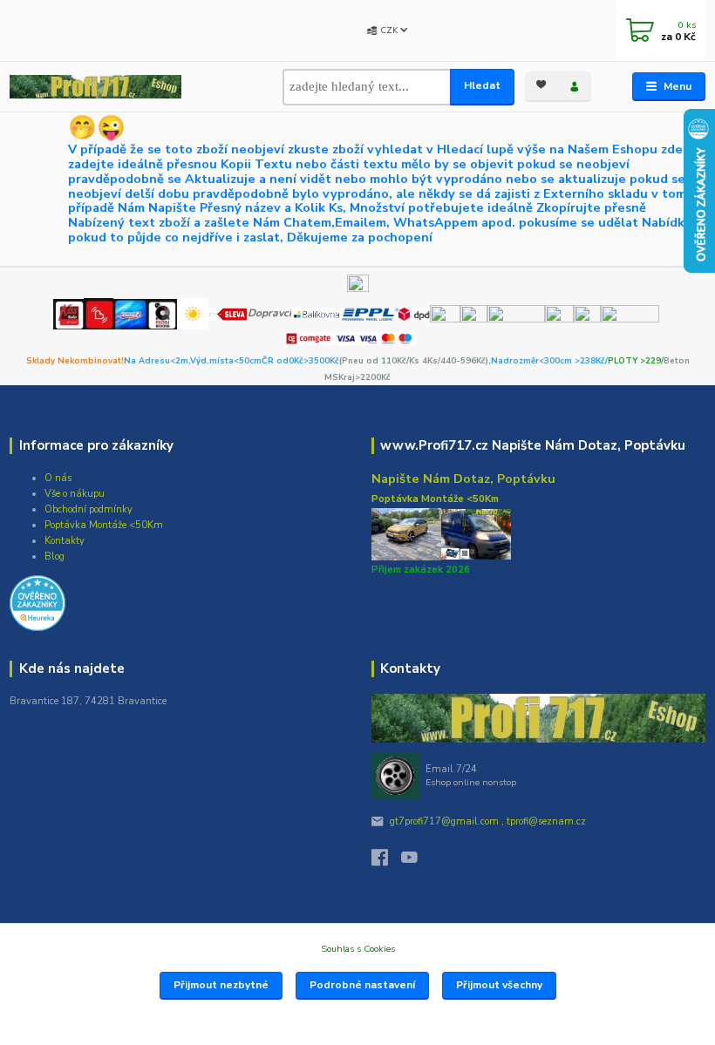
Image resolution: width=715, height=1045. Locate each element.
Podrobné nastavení (362, 985)
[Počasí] (192, 313)
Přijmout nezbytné (221, 985)
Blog (54, 556)
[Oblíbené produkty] (541, 84)
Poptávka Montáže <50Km (103, 525)
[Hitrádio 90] (98, 313)
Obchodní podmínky (88, 509)
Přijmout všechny (499, 985)
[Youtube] (416, 861)
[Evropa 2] (129, 313)
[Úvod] (95, 86)
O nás (58, 478)
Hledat (482, 85)
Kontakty (64, 540)
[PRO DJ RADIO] (161, 313)
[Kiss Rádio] (68, 313)
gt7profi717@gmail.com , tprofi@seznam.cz (488, 821)
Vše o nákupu (74, 493)
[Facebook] (386, 861)
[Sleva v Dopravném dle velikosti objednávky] (228, 313)
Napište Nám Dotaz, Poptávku (463, 478)
